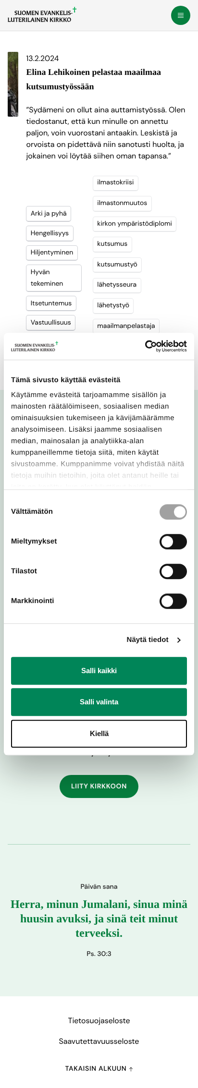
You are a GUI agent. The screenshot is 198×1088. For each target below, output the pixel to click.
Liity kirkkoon (99, 786)
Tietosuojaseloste (99, 1020)
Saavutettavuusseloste (99, 1041)
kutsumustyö (117, 264)
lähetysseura (116, 284)
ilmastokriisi (115, 182)
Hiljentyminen (52, 252)
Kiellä (99, 733)
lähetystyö (113, 305)
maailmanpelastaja (126, 326)
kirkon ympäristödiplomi (134, 223)
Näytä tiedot (148, 640)
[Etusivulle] (42, 14)
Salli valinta (99, 702)
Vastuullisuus (51, 322)
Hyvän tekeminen (47, 278)
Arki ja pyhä (49, 213)
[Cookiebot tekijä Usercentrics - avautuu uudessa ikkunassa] (145, 346)
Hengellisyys (50, 233)
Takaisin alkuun (96, 1068)
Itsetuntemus (51, 303)
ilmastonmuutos (122, 203)
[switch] (173, 541)
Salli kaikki (99, 670)
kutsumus (112, 244)
